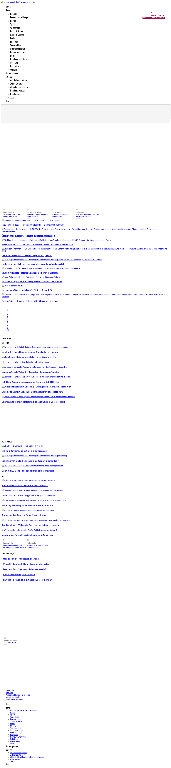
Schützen (14, 62)
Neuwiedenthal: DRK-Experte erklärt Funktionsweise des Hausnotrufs (27, 579)
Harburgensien (12, 73)
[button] (6, 166)
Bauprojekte (15, 66)
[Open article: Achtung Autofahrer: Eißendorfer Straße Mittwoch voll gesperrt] (28, 510)
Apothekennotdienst (19, 80)
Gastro (9, 101)
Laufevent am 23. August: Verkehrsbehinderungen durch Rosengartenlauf (28, 470)
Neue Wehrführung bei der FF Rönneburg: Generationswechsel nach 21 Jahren (32, 281)
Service (9, 76)
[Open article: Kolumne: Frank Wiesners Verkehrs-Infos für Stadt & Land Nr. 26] (29, 480)
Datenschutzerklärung (14, 699)
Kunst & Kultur (16, 31)
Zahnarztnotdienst (18, 83)
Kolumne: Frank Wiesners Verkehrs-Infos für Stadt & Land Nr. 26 (27, 290)
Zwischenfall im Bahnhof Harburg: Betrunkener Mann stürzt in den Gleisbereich (33, 224)
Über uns (9, 693)
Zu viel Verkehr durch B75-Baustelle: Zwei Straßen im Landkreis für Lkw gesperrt (31, 525)
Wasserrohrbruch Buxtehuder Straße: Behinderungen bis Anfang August (28, 535)
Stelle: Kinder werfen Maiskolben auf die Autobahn (21, 558)
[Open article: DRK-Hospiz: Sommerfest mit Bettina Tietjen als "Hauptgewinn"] (22, 446)
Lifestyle (14, 41)
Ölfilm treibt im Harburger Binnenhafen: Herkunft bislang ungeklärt (28, 235)
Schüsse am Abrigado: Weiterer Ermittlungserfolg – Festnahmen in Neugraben (30, 372)
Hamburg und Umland (19, 59)
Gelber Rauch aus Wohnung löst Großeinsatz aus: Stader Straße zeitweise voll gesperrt (33, 401)
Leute (12, 38)
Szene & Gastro (17, 34)
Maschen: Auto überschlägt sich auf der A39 (19, 574)
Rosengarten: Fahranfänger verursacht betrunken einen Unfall (25, 569)
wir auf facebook (12, 697)
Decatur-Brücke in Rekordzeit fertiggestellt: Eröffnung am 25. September (31, 301)
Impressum (10, 690)
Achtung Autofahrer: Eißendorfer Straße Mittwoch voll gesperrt (25, 515)
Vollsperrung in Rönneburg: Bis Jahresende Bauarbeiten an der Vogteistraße (29, 505)
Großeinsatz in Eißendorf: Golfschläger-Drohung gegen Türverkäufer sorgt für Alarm (32, 391)
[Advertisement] (53, 20)
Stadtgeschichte (17, 48)
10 (8, 330)
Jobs (12, 97)
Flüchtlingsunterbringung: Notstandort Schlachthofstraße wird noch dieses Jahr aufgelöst (37, 244)
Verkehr (13, 69)
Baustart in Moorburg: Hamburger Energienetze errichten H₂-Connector (30, 272)
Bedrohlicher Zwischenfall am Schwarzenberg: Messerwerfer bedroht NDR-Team (31, 382)
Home (8, 6)
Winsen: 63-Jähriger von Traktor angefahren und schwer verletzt (26, 564)
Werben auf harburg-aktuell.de (18, 695)
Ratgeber (14, 55)
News (8, 10)
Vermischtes (15, 45)
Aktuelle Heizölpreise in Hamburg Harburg (20, 88)
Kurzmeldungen (17, 52)
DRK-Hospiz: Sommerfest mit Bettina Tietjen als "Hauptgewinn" (27, 255)
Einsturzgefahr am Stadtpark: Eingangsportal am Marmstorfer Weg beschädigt (33, 264)
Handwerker (15, 94)
